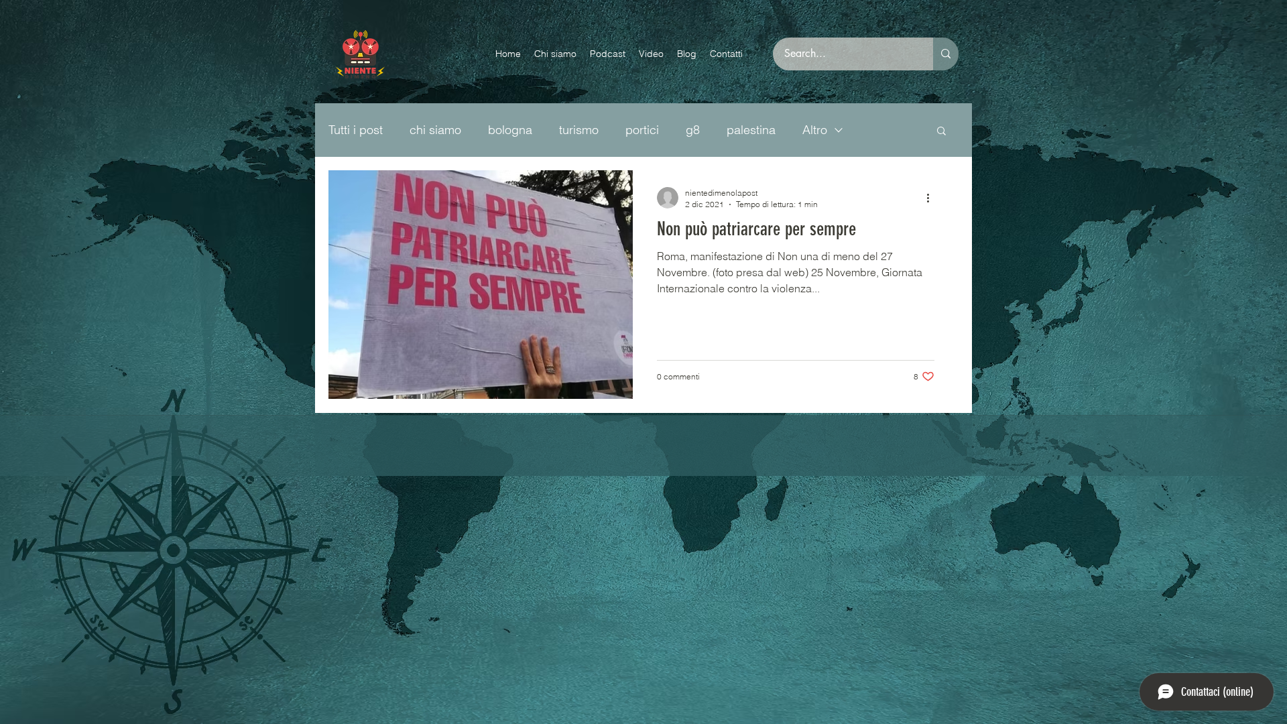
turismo (579, 129)
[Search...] (946, 54)
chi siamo (435, 129)
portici (642, 129)
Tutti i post (355, 129)
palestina (751, 129)
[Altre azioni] (932, 198)
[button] (941, 132)
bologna (510, 129)
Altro (814, 129)
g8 (693, 129)
